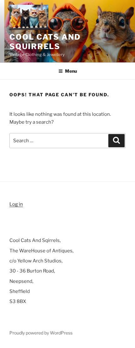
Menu (71, 71)
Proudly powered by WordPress (41, 332)
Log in (16, 204)
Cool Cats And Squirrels (45, 41)
